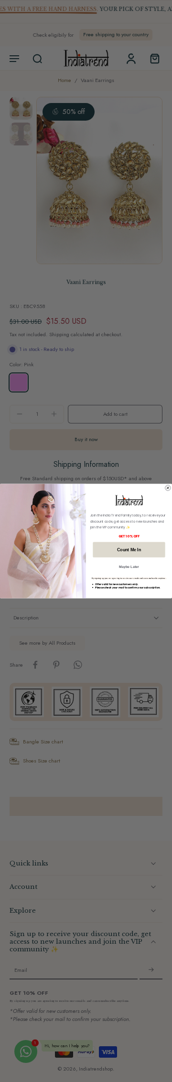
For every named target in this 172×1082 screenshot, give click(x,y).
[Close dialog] (168, 488)
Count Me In (129, 549)
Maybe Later (129, 567)
